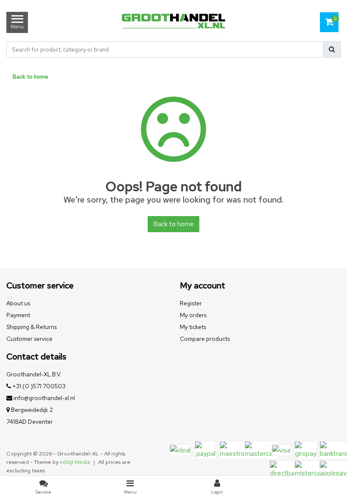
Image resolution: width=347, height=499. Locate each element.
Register (191, 303)
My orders (193, 315)
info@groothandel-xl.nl (44, 398)
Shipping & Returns (31, 327)
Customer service (29, 339)
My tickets (193, 327)
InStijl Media (75, 462)
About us (18, 303)
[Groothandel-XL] (173, 22)
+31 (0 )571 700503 (38, 386)
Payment (18, 315)
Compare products (205, 339)
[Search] (332, 49)
